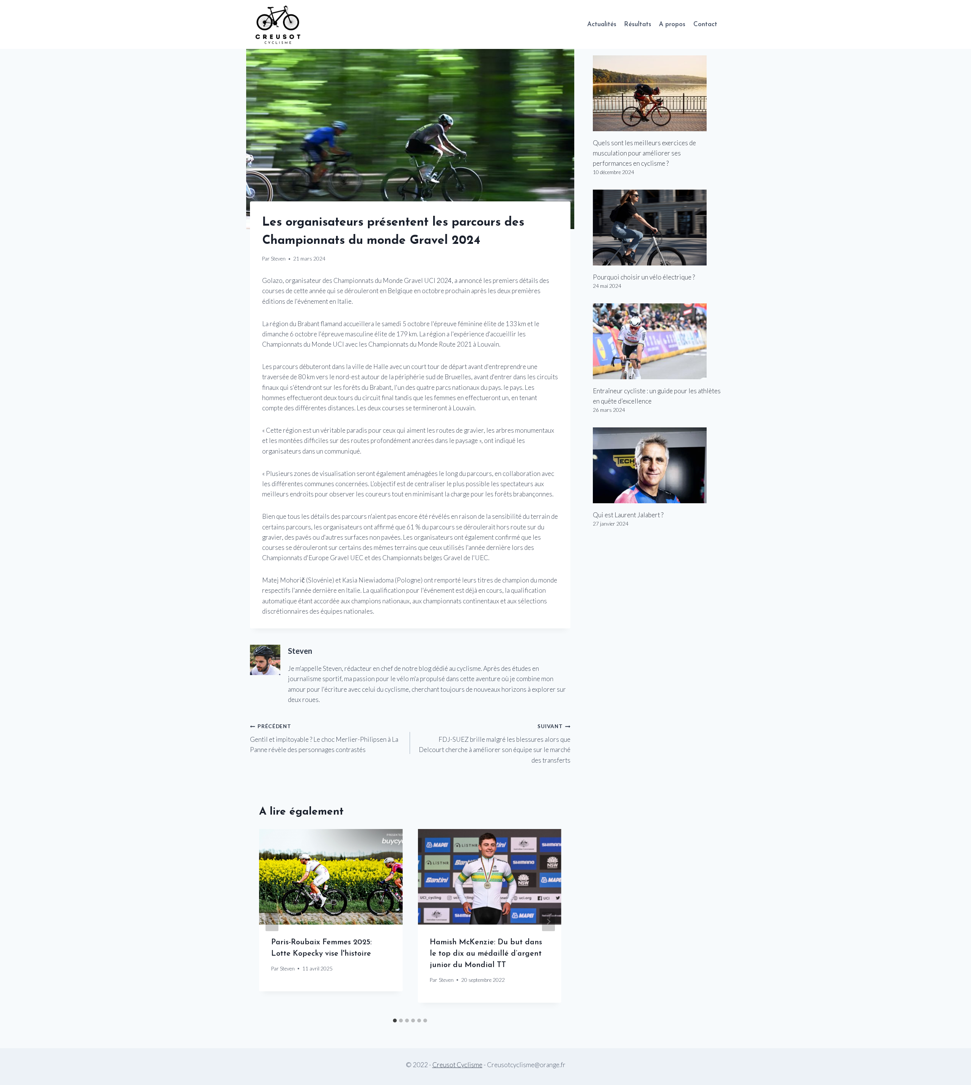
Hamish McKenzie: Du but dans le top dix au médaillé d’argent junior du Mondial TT (486, 954)
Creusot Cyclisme (457, 1065)
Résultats (637, 24)
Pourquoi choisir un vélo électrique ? (644, 277)
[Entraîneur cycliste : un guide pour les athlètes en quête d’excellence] (657, 341)
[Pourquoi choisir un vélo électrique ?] (657, 227)
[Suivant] (548, 921)
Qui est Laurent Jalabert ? (628, 515)
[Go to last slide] (272, 921)
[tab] (395, 1020)
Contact (705, 24)
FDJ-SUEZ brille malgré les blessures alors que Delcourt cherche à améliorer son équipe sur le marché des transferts (494, 743)
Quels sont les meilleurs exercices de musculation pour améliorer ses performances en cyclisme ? (644, 153)
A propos (672, 24)
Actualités (601, 24)
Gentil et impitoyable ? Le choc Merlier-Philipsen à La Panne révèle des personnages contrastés (324, 738)
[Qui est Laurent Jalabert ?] (657, 465)
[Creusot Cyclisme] (278, 24)
